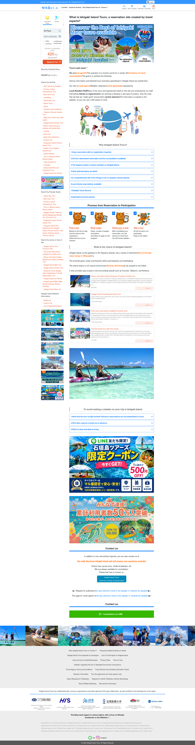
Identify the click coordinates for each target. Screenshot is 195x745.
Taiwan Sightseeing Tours (105, 731)
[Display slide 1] (106, 397)
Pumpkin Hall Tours (132, 725)
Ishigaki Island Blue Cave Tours (92, 723)
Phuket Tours (79, 731)
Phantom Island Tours (68, 725)
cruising (46, 131)
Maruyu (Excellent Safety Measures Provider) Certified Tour (53, 259)
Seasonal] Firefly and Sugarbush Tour (51, 168)
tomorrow (48, 44)
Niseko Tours (148, 731)
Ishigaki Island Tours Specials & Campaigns (83, 655)
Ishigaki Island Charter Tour (53, 123)
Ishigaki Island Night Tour (53, 265)
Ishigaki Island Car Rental (53, 173)
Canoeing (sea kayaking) (52, 109)
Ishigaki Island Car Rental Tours (51, 725)
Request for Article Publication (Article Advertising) (110, 679)
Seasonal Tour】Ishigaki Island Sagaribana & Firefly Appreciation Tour (52, 273)
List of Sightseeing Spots (52, 306)
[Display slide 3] (110, 397)
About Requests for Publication (78, 679)
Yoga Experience (50, 162)
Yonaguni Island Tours (84, 725)
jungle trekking (49, 153)
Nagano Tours (119, 731)
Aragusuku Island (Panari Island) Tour (52, 144)
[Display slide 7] (116, 397)
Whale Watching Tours (124, 728)
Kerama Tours (98, 728)
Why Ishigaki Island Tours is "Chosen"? (95, 7)
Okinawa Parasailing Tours (84, 728)
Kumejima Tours (137, 728)
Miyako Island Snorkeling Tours (115, 725)
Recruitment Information (107, 683)
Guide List (47, 300)
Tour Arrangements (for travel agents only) (106, 674)
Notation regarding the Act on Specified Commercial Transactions (97, 664)
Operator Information (80, 674)
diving (46, 106)
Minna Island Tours (110, 728)
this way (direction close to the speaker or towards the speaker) (121, 590)
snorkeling (47, 97)
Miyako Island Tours (98, 725)
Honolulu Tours (69, 731)
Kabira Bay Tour (49, 100)
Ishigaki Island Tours (74, 723)
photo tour (47, 134)
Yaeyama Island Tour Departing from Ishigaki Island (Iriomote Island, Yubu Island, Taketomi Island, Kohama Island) (53, 230)
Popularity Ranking (75, 7)
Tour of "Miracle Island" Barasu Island (51, 157)
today (47, 41)
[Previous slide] (72, 374)
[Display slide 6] (115, 397)
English (151, 2)
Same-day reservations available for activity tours (52, 252)
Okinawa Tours (144, 725)
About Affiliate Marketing (87, 683)
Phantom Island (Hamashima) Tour (49, 90)
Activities (65, 7)
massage (47, 165)
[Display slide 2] (108, 397)
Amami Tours (148, 728)
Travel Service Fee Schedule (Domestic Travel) (112, 669)
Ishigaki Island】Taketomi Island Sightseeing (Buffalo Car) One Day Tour (52, 214)
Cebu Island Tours (90, 731)
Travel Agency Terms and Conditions (79, 669)
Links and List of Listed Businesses (85, 660)
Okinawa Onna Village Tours (66, 728)
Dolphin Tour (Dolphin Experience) (51, 149)
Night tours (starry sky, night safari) (53, 118)
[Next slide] (150, 374)
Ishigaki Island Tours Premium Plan (50, 247)
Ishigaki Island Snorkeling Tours (113, 723)
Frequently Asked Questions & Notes (113, 650)
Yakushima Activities (47, 731)
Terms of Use (118, 660)
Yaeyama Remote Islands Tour (52, 113)
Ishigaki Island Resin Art (52, 289)
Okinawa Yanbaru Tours (48, 728)
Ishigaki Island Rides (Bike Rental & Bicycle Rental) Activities (52, 283)
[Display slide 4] (111, 397)
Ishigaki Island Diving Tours (132, 723)
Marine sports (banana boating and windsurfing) (51, 127)
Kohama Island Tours (60, 723)
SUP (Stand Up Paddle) (52, 86)
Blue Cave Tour (49, 94)
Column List (48, 303)
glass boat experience (51, 137)
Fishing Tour (48, 140)
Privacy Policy (105, 660)
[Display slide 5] (113, 397)
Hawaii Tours (59, 731)
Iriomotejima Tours (46, 723)
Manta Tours (48, 103)
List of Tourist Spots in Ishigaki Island (114, 655)
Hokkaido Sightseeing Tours (133, 731)
